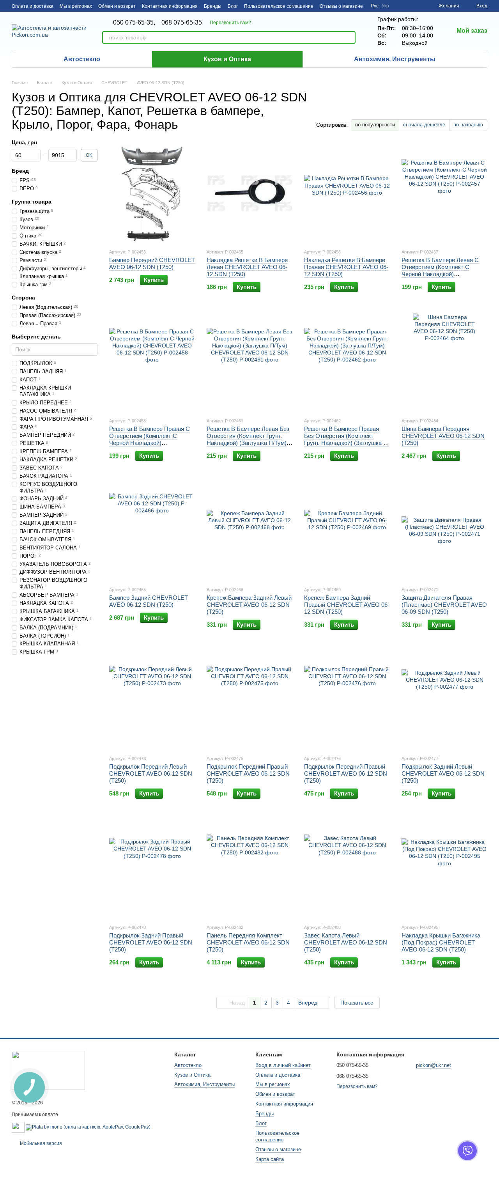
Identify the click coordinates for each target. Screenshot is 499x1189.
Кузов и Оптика (227, 59)
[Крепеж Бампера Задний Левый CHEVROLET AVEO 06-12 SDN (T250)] (249, 531)
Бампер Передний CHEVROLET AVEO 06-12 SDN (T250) (152, 263)
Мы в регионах (76, 6)
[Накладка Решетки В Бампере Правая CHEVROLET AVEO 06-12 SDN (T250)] (347, 193)
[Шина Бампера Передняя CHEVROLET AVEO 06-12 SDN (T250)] (444, 362)
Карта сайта (269, 1159)
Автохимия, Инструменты (394, 59)
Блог (233, 6)
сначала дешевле (424, 125)
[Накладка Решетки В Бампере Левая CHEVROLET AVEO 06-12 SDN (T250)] (249, 193)
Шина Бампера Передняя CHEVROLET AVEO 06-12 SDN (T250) (443, 435)
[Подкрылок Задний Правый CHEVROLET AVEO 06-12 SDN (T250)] (152, 869)
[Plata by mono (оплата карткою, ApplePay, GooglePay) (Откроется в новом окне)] (88, 1127)
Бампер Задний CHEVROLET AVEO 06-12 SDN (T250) (148, 601)
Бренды (212, 6)
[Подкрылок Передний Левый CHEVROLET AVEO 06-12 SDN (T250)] (152, 700)
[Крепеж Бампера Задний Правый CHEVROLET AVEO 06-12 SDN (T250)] (347, 531)
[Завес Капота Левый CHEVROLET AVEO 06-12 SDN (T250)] (347, 869)
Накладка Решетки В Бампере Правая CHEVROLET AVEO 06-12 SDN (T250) (346, 267)
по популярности (375, 125)
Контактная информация (170, 6)
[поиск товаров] (349, 37)
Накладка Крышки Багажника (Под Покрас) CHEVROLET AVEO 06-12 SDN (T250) (441, 942)
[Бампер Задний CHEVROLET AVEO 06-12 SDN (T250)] (152, 531)
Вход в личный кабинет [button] (283, 1065)
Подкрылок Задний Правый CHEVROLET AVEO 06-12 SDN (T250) (150, 942)
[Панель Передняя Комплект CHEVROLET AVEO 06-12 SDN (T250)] (249, 869)
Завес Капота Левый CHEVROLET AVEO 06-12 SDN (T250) (345, 942)
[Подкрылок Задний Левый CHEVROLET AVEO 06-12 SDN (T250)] (444, 700)
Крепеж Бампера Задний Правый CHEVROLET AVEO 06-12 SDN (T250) (346, 604)
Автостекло (82, 59)
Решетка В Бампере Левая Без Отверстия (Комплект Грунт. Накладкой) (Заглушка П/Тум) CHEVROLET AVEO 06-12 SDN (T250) (248, 442)
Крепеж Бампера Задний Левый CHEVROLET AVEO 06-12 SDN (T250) (249, 604)
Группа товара (31, 201)
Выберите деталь (36, 336)
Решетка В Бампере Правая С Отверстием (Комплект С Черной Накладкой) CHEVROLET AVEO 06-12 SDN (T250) (150, 442)
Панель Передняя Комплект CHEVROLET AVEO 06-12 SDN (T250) (248, 942)
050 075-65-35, (134, 22)
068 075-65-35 (181, 22)
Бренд (20, 171)
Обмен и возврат (117, 6)
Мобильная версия (40, 1143)
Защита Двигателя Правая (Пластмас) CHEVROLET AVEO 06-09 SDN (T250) (444, 604)
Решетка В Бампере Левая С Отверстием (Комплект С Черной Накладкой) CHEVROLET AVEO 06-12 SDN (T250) (443, 274)
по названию (468, 125)
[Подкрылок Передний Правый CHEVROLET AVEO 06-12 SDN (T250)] (249, 700)
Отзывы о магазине (341, 6)
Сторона (23, 297)
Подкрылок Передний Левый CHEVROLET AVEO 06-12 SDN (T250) (150, 773)
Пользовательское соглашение (278, 6)
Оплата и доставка (32, 6)
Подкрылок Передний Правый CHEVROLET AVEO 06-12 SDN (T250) (248, 773)
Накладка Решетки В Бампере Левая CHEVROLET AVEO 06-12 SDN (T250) (247, 267)
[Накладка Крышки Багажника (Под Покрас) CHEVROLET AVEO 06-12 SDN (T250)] (444, 869)
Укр (385, 6)
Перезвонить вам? (230, 22)
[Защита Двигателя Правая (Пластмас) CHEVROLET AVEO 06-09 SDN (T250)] (444, 531)
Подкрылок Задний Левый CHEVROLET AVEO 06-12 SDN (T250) (443, 773)
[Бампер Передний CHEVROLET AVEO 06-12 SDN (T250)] (152, 193)
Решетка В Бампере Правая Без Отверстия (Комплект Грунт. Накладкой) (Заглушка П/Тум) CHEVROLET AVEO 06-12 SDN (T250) (346, 442)
